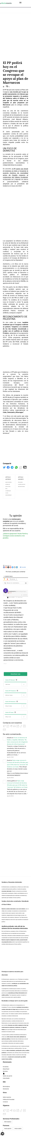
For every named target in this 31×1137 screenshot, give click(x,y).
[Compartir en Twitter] (4, 467)
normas (14, 519)
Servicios (5, 1071)
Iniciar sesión (17, 1128)
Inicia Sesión (6, 1078)
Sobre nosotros (7, 1097)
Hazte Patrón (22, 533)
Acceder (23, 567)
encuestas (25, 1007)
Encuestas (5, 1066)
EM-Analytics (6, 1086)
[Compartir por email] (25, 467)
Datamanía (6, 1089)
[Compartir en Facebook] (8, 467)
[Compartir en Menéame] (20, 467)
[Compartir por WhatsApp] (16, 467)
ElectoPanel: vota (15, 674)
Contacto (5, 1102)
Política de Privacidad (8, 1099)
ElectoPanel (6, 1069)
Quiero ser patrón (7, 1076)
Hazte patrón (7, 1128)
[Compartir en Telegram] (12, 467)
